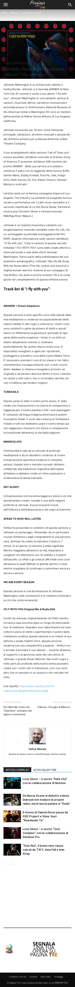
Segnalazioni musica (31, 12)
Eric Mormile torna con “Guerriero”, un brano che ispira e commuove (17, 711)
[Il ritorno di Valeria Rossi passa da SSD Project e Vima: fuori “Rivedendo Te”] (12, 816)
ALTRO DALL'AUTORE (45, 770)
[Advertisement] (37, 897)
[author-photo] (37, 744)
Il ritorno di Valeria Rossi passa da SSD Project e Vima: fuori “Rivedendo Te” (45, 816)
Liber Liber (45, 976)
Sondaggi (58, 976)
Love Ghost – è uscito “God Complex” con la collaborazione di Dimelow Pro (45, 833)
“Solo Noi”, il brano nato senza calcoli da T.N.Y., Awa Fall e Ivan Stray (43, 849)
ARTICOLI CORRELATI (17, 770)
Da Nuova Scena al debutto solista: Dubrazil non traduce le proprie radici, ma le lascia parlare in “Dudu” (46, 799)
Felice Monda (37, 749)
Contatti (33, 976)
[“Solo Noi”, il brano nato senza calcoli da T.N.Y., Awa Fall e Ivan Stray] (12, 850)
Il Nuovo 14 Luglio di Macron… (55, 707)
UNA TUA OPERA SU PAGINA (44, 949)
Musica (14, 12)
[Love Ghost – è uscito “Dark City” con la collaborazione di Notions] (12, 783)
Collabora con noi (17, 976)
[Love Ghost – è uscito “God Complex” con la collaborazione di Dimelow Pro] (12, 833)
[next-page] (11, 862)
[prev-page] (5, 862)
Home (5, 12)
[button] (5, 4)
